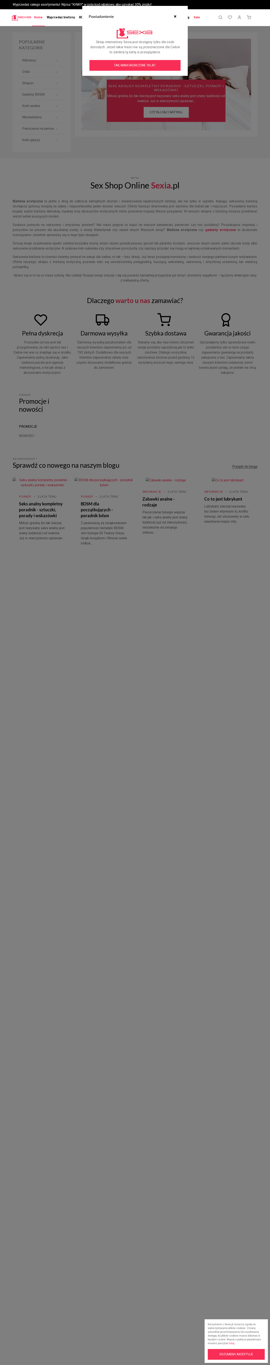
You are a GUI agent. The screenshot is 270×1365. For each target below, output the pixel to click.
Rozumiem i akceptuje (236, 1354)
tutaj (231, 1343)
